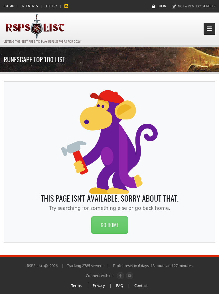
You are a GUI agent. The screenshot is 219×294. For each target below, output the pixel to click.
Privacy (99, 285)
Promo (9, 6)
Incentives (29, 6)
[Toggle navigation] (209, 29)
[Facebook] (120, 275)
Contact (141, 285)
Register (208, 6)
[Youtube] (129, 275)
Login (161, 6)
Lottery (51, 6)
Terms (76, 285)
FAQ (119, 285)
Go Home (110, 225)
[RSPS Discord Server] (66, 6)
